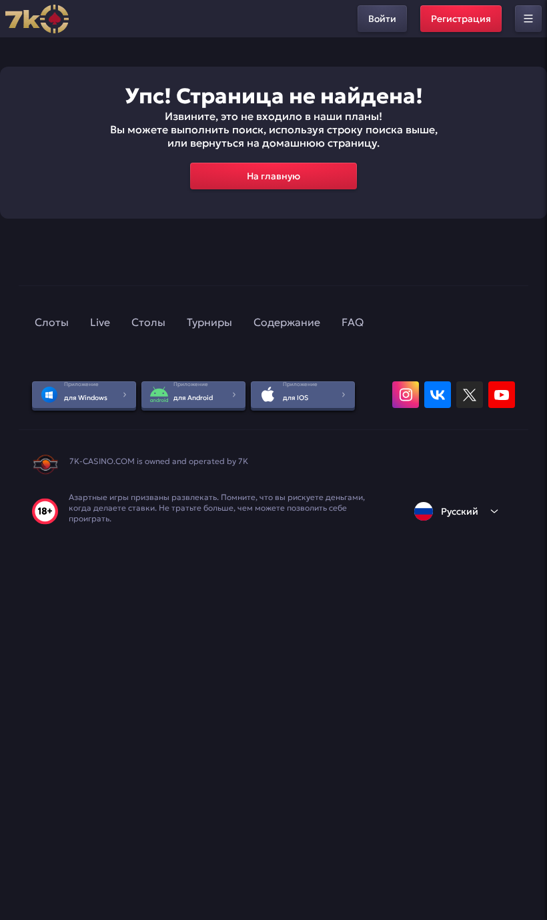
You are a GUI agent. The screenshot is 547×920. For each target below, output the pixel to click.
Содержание (286, 322)
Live (100, 322)
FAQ (353, 322)
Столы (148, 322)
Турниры (209, 322)
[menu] (528, 18)
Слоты (52, 322)
